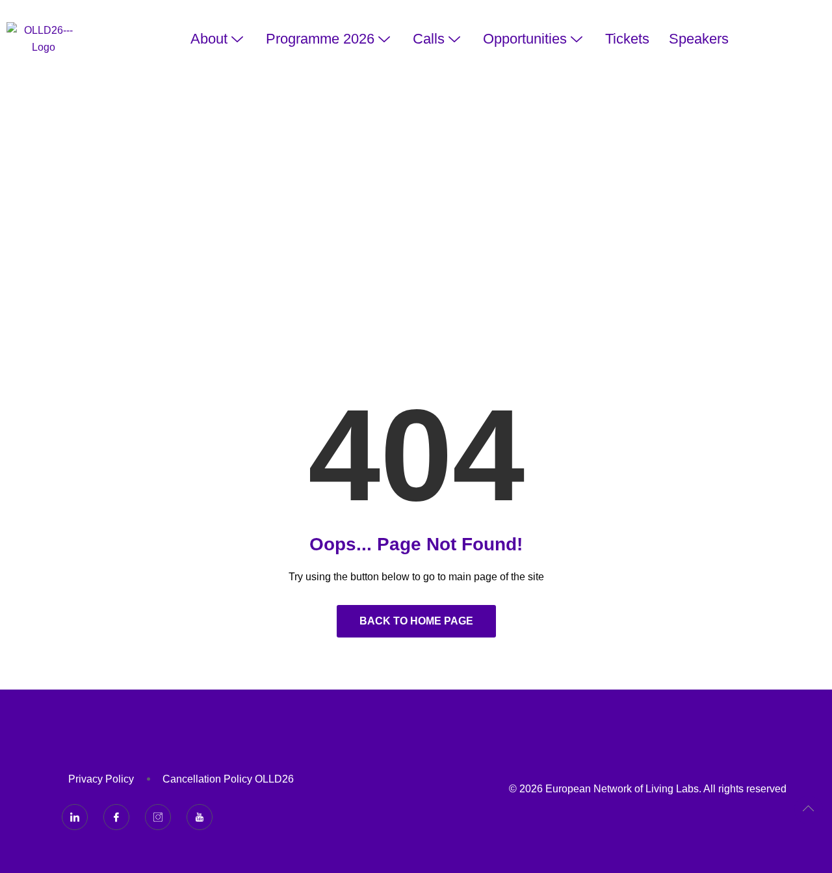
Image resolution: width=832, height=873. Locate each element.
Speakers (699, 39)
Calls (429, 39)
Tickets (627, 39)
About (209, 39)
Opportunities (525, 39)
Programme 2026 (320, 39)
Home (372, 232)
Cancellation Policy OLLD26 (228, 779)
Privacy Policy (101, 779)
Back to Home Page (416, 620)
